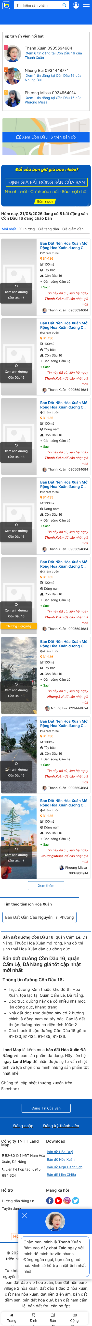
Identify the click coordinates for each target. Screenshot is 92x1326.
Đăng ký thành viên (61, 1125)
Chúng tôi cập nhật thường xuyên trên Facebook (36, 1085)
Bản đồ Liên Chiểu (61, 1175)
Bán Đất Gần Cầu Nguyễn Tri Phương (39, 917)
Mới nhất (9, 229)
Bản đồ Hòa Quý (60, 1152)
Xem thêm (46, 885)
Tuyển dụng (11, 1208)
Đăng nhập (23, 1125)
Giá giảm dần (72, 229)
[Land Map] (7, 5)
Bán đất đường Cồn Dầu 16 (33, 958)
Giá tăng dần (48, 229)
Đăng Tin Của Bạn (46, 1108)
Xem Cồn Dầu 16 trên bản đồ (48, 137)
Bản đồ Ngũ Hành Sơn (64, 1167)
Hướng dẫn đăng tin (18, 1201)
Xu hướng (27, 229)
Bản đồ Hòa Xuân (61, 1159)
